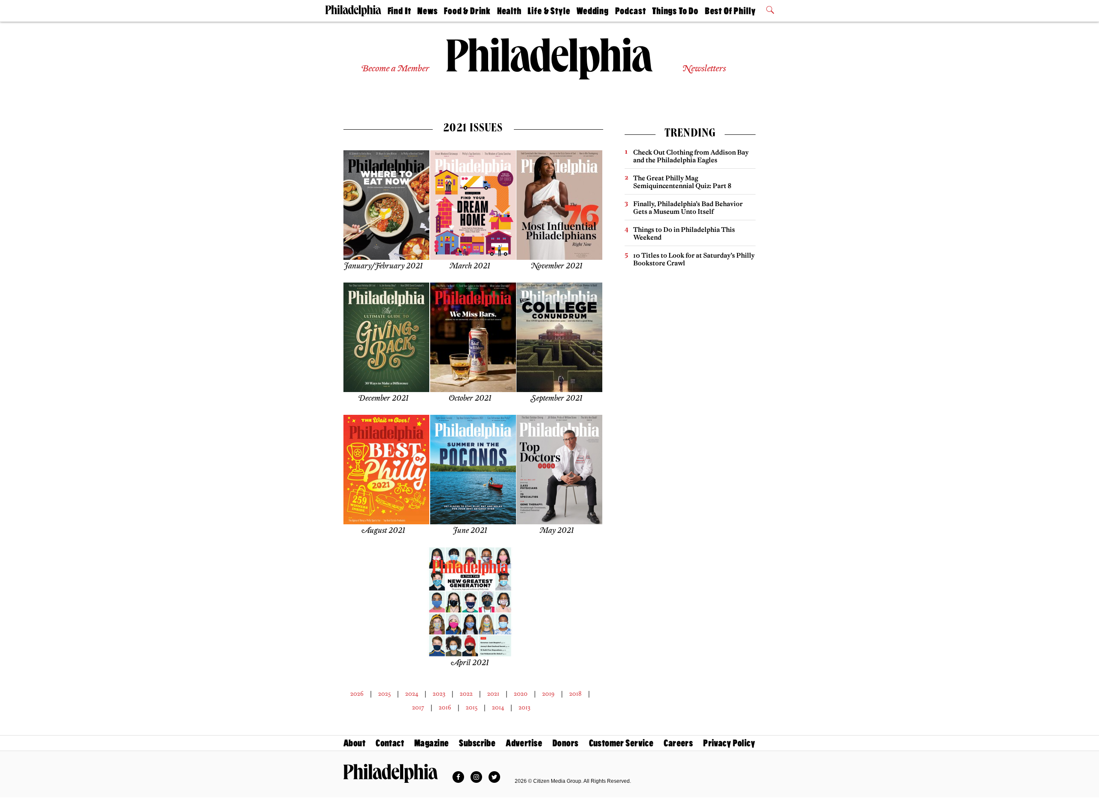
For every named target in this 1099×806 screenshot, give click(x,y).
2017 (418, 707)
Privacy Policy (729, 743)
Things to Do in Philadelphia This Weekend (684, 233)
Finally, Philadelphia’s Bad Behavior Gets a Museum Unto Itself (688, 208)
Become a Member (395, 69)
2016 (445, 707)
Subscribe (477, 743)
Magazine (431, 743)
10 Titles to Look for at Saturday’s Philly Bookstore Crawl (694, 259)
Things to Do (675, 11)
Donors (566, 743)
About (354, 743)
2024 (411, 693)
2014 (498, 707)
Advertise (524, 743)
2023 (439, 693)
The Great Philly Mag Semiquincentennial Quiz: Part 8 (682, 182)
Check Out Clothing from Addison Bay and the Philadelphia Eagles (691, 156)
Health (509, 11)
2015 (471, 707)
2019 (548, 693)
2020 (521, 693)
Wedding (593, 11)
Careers (678, 743)
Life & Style (549, 11)
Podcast (630, 11)
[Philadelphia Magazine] (390, 773)
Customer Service (621, 743)
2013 (524, 707)
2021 (493, 693)
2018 (575, 693)
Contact (390, 743)
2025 (384, 693)
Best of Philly (730, 11)
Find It (399, 11)
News (427, 11)
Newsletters (704, 69)
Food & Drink (467, 11)
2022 (466, 693)
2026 (357, 693)
